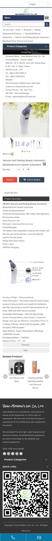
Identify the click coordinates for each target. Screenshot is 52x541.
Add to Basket (33, 180)
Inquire (10, 180)
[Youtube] (21, 453)
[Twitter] (17, 453)
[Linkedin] (12, 453)
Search (47, 24)
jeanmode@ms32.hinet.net (24, 96)
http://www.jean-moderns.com (18, 83)
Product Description (13, 199)
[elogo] (26, 11)
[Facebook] (4, 453)
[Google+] (8, 453)
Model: (7, 193)
